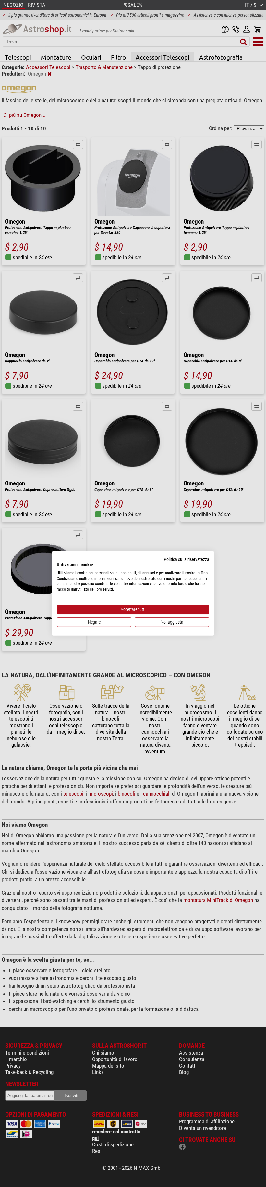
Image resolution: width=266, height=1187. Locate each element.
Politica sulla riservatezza (186, 559)
